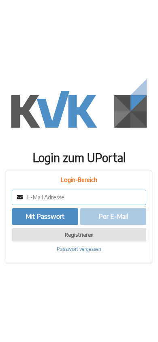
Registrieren (79, 234)
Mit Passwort (45, 216)
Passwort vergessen (79, 249)
